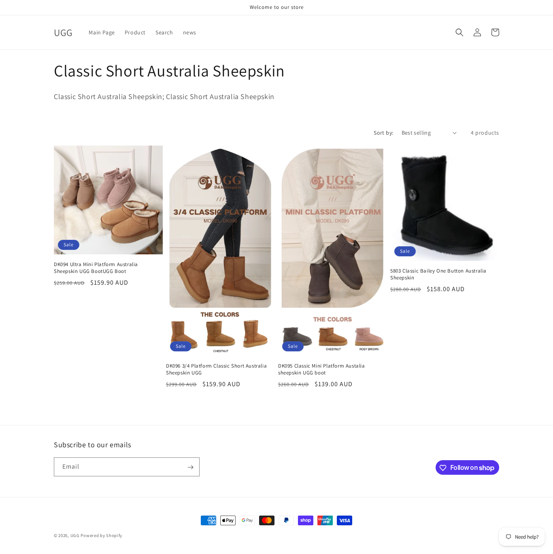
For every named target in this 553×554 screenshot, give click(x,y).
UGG (75, 535)
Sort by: (383, 132)
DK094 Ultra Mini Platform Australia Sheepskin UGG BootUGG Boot (96, 268)
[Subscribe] (190, 467)
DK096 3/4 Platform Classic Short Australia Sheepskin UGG (216, 369)
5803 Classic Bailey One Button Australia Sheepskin (438, 274)
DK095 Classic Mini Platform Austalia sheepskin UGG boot (321, 369)
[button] (459, 32)
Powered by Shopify (101, 535)
